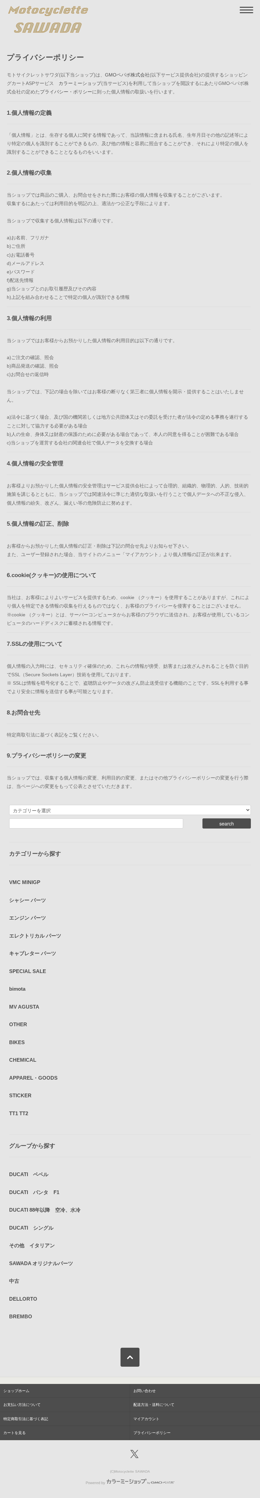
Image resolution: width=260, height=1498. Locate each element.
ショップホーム (16, 1391)
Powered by (95, 1483)
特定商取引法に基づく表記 (25, 1419)
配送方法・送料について (153, 1405)
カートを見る (14, 1433)
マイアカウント (146, 1419)
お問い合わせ (144, 1391)
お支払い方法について (22, 1405)
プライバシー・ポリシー (66, 91)
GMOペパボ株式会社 (127, 75)
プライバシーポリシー (152, 1433)
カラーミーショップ (80, 83)
